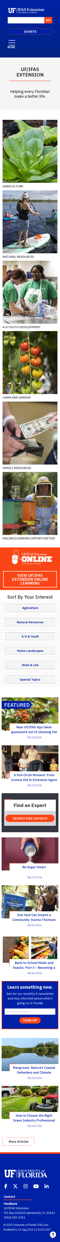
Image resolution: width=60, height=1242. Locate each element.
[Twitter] (15, 1186)
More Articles (18, 1141)
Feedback (10, 1204)
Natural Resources (18, 257)
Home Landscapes (30, 651)
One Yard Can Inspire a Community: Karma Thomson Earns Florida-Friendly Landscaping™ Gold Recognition (34, 917)
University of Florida (24, 1224)
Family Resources (17, 468)
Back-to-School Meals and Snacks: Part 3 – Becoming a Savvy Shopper (34, 965)
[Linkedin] (46, 1186)
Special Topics (30, 679)
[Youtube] (36, 1186)
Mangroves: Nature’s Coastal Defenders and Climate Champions (34, 1069)
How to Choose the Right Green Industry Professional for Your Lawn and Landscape (34, 1117)
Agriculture (13, 186)
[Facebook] (6, 1186)
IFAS (40, 1224)
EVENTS (30, 31)
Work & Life (30, 665)
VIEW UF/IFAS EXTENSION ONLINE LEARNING (30, 579)
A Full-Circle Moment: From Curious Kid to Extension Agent (34, 777)
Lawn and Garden (17, 397)
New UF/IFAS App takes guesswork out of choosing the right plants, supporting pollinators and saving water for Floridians (34, 729)
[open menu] (12, 41)
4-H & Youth (30, 636)
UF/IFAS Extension (16, 1208)
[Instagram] (26, 1186)
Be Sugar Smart (34, 867)
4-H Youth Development (22, 327)
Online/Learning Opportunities (29, 538)
